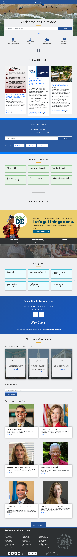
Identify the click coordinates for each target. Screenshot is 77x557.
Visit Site (9, 434)
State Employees (8, 541)
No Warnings (47, 43)
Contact (64, 2)
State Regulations (8, 545)
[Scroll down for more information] (38, 50)
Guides (55, 2)
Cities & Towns (8, 543)
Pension (42, 145)
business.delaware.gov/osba (35, 102)
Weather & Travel (26, 547)
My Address (7, 388)
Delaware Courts (8, 540)
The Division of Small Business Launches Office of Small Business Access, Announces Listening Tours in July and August (38, 82)
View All (38, 190)
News (47, 2)
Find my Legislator (11, 394)
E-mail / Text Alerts (43, 540)
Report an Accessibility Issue (45, 547)
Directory (38, 2)
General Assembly (9, 538)
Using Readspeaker (43, 543)
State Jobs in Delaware (45, 133)
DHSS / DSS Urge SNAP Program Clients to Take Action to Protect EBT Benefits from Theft (15, 96)
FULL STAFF (64, 43)
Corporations (42, 534)
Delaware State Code (9, 544)
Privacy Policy (25, 545)
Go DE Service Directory (41, 231)
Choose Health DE (26, 541)
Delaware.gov (56, 554)
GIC (54, 552)
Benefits (31, 145)
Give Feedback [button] (38, 525)
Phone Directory (8, 547)
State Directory (8, 536)
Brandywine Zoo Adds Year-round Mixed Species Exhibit (60, 84)
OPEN (29, 43)
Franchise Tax (42, 536)
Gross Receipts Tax (43, 537)
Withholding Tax (42, 538)
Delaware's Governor (9, 534)
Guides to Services (26, 537)
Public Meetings (25, 536)
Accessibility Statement (44, 545)
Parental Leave (19, 145)
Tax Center (24, 543)
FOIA (23, 538)
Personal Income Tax (26, 544)
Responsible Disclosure (44, 544)
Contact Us (24, 534)
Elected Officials (8, 537)
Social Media (41, 541)
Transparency (25, 540)
